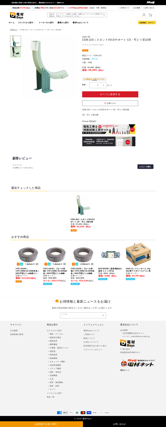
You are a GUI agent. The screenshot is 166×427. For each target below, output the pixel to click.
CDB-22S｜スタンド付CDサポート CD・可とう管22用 (41, 30)
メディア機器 (55, 369)
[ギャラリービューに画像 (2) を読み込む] (15, 52)
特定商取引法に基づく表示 (94, 346)
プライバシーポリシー (92, 350)
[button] (93, 45)
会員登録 (143, 23)
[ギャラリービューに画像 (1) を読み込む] (15, 41)
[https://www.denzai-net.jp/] (138, 363)
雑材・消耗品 (55, 372)
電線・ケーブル (56, 334)
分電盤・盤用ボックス (59, 348)
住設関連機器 (55, 365)
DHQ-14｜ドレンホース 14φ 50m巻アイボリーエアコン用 (138, 270)
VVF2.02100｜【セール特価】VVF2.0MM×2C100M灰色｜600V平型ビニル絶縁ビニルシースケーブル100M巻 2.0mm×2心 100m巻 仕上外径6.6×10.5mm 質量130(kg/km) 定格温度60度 (83, 271)
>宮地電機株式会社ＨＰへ (132, 333)
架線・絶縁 (54, 386)
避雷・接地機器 (56, 382)
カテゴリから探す (54, 331)
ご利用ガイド (89, 334)
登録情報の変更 (16, 334)
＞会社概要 (136, 8)
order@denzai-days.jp (140, 336)
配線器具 (53, 341)
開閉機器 (53, 344)
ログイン (151, 23)
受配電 (52, 351)
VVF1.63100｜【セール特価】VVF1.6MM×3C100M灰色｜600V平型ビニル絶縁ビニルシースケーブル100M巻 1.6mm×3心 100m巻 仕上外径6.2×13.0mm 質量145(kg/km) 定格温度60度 (55, 271)
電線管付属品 (55, 337)
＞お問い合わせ (148, 8)
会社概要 (124, 330)
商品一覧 (50, 397)
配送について (89, 338)
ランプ (52, 389)
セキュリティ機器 (57, 362)
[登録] (103, 315)
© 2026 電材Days (83, 419)
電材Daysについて (91, 331)
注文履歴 (14, 331)
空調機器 (53, 375)
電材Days (13, 30)
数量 (84, 85)
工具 (51, 379)
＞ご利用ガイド (123, 8)
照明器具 (53, 355)
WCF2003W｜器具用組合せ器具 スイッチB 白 (110, 270)
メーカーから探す (54, 393)
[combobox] (77, 14)
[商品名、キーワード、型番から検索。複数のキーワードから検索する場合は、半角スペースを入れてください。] (104, 14)
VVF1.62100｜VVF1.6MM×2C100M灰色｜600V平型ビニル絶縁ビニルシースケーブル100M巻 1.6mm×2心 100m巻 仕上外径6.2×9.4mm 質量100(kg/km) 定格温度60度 (27, 271)
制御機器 (53, 358)
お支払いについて (91, 342)
